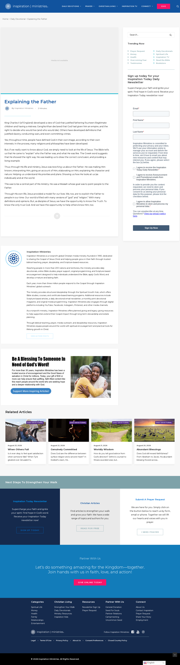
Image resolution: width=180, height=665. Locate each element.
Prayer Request (137, 51)
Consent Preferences (94, 640)
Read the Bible (163, 60)
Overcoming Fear (138, 60)
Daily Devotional (17, 19)
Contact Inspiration (144, 610)
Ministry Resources (63, 613)
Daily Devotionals (164, 51)
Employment (142, 620)
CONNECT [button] (146, 6)
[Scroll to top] (175, 654)
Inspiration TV (162, 57)
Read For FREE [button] (90, 528)
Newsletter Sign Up (91, 607)
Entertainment (38, 623)
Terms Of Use (45, 640)
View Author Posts (40, 336)
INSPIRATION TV (129, 6)
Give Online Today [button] (90, 582)
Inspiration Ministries (23, 108)
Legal (33, 640)
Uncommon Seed (114, 620)
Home (5, 19)
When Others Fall (18, 449)
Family (34, 617)
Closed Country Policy (117, 640)
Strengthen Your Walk (64, 607)
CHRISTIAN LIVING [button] (107, 6)
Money (133, 54)
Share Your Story (143, 617)
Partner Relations (114, 613)
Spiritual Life (162, 54)
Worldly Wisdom (104, 449)
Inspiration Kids (61, 617)
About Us (140, 607)
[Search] (151, 35)
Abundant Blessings (149, 449)
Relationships (37, 620)
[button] (162, 6)
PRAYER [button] (89, 6)
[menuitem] (71, 6)
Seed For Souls (112, 610)
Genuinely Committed (64, 449)
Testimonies (136, 63)
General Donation (114, 607)
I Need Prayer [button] (150, 532)
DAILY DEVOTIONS (70, 6)
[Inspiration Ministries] (26, 6)
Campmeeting (112, 617)
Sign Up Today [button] (30, 530)
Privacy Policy (62, 640)
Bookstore (161, 63)
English (150, 663)
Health (133, 57)
